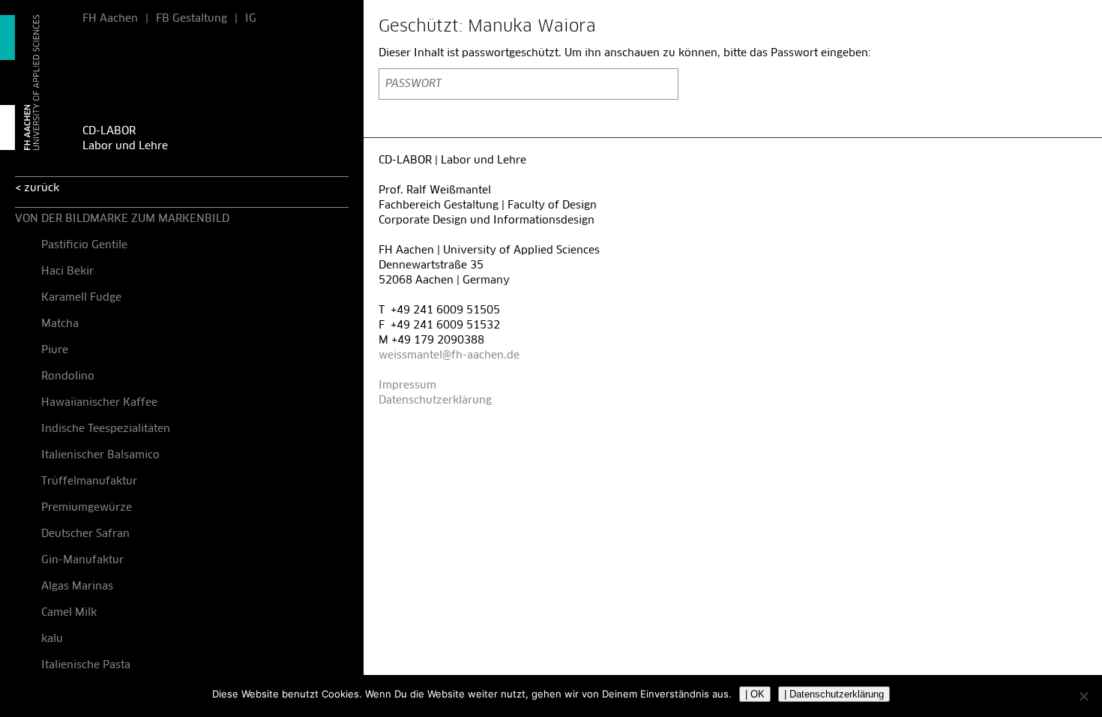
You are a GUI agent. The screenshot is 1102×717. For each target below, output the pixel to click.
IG (250, 19)
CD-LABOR (109, 131)
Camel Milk (69, 613)
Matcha (60, 324)
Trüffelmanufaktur (89, 481)
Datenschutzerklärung (435, 400)
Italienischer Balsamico (100, 455)
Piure (54, 350)
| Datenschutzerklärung (834, 694)
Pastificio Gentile (84, 245)
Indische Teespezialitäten (105, 429)
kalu (52, 639)
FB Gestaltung (191, 19)
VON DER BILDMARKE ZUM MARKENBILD (122, 219)
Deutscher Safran (85, 534)
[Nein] (1083, 696)
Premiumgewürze (86, 507)
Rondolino (67, 376)
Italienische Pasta (85, 665)
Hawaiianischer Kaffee (99, 403)
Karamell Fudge (81, 297)
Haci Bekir (67, 271)
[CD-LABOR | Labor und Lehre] (33, 82)
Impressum (407, 385)
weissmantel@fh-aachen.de (449, 355)
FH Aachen (110, 19)
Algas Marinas (77, 586)
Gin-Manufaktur (82, 560)
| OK (755, 694)
